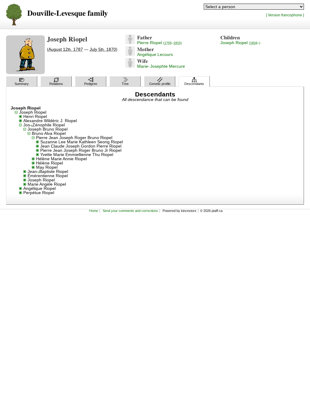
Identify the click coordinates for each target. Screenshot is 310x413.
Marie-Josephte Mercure (161, 66)
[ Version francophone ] (285, 15)
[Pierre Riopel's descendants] (130, 42)
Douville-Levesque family (67, 13)
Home (93, 211)
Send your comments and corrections (130, 211)
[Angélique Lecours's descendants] (130, 54)
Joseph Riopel (240, 42)
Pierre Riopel (159, 42)
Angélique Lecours (155, 54)
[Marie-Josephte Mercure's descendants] (130, 66)
